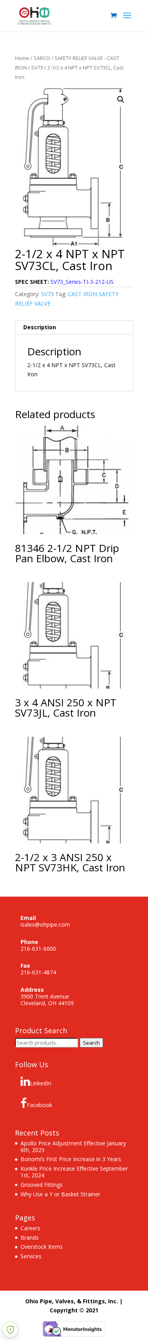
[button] (121, 99)
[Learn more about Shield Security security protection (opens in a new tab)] (10, 1330)
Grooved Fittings (42, 1184)
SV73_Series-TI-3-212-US (82, 281)
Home (22, 58)
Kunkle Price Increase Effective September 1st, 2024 (74, 1172)
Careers (30, 1228)
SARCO (42, 58)
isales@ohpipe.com (45, 924)
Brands (30, 1237)
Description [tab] (39, 327)
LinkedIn (40, 1083)
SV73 (37, 67)
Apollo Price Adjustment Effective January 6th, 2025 (73, 1146)
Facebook (39, 1105)
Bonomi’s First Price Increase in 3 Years (71, 1159)
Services (31, 1256)
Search (91, 1042)
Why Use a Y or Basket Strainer (60, 1194)
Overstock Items (42, 1246)
